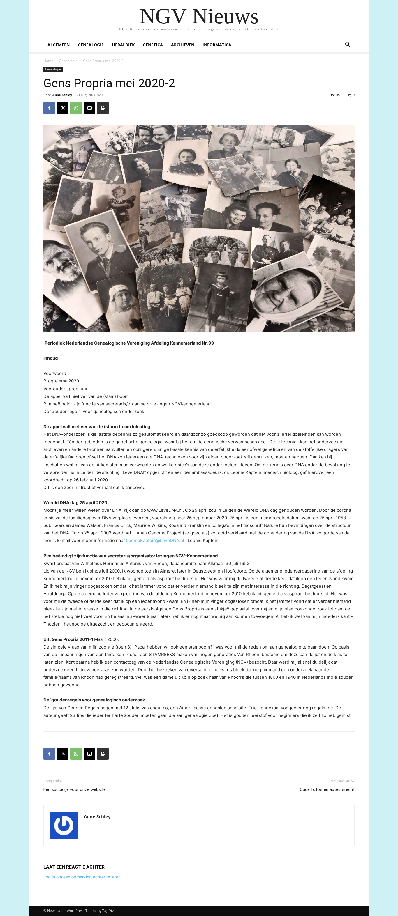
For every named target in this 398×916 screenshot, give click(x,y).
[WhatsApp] (76, 108)
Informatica (216, 44)
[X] (62, 108)
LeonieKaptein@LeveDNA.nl (155, 540)
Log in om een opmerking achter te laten (82, 876)
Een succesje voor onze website (74, 789)
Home (48, 60)
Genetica (153, 44)
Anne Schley (62, 95)
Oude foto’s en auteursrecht (327, 789)
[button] (348, 45)
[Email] (89, 108)
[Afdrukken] (103, 108)
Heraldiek (123, 44)
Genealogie (91, 44)
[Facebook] (49, 108)
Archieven (182, 44)
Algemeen (58, 44)
